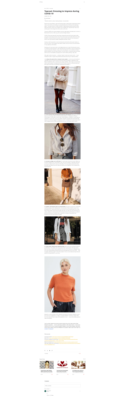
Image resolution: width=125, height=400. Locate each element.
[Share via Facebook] (44, 350)
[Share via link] (52, 350)
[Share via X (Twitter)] (47, 350)
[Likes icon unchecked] (47, 395)
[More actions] (80, 8)
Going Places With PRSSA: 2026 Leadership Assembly (46, 371)
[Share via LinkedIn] (49, 350)
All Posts (41, 1)
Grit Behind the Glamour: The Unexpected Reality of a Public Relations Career (78, 371)
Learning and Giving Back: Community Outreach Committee (62, 371)
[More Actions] (80, 391)
